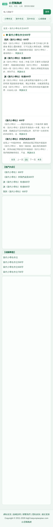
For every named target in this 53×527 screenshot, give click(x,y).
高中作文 (31, 19)
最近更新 (46, 514)
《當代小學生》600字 (14, 120)
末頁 (39, 159)
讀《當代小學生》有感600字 (17, 58)
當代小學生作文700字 (13, 272)
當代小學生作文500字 (13, 262)
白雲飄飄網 (15, 3)
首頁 (5, 28)
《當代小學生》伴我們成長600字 (19, 139)
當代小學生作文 (10, 257)
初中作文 (20, 19)
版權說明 (17, 514)
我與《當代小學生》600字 (16, 39)
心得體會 (42, 19)
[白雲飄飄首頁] (5, 4)
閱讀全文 (19, 53)
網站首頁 (7, 514)
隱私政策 (36, 514)
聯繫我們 (27, 514)
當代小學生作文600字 (19, 28)
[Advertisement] (26, 105)
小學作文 (8, 19)
